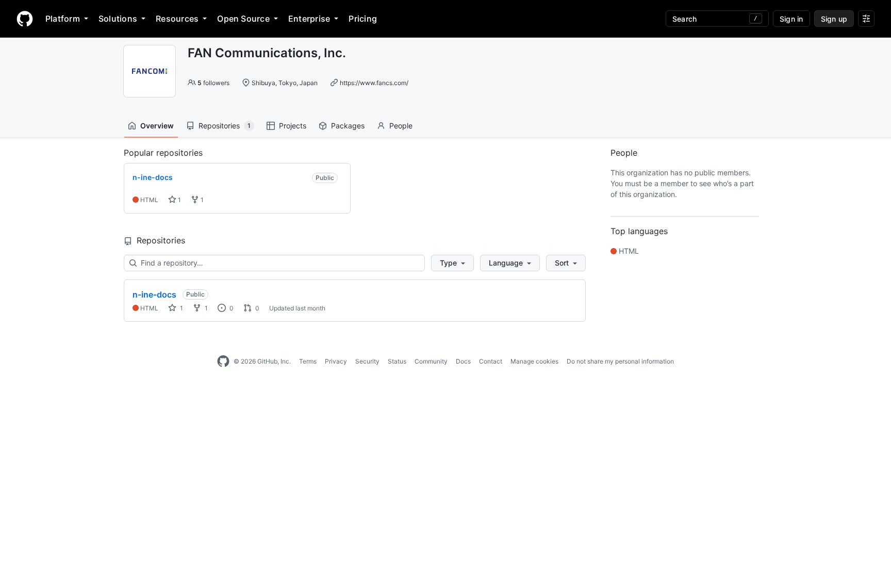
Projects (292, 125)
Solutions (117, 18)
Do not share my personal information (620, 361)
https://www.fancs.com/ (374, 83)
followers (213, 83)
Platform (62, 18)
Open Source (243, 18)
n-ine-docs (154, 294)
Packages (348, 125)
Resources (177, 18)
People (400, 125)
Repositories (225, 125)
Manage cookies (534, 361)
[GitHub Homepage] (223, 361)
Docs (463, 361)
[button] (452, 263)
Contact (490, 361)
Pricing (363, 18)
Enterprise (309, 18)
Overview (157, 125)
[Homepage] (24, 18)
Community (431, 361)
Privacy (336, 361)
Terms (308, 361)
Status (397, 361)
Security (367, 361)
